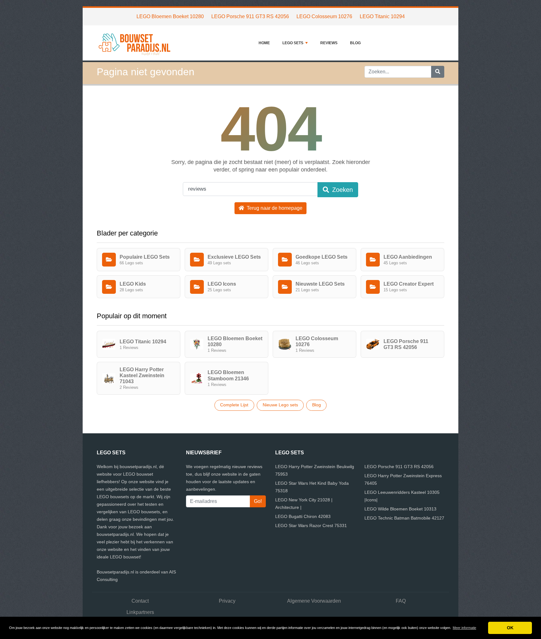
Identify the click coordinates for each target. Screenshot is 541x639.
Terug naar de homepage (273, 208)
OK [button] (510, 627)
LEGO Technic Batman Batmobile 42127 (404, 517)
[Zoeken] (437, 72)
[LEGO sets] (136, 43)
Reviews (328, 43)
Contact (140, 601)
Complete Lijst (234, 404)
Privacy (227, 601)
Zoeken (341, 189)
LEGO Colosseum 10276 (324, 16)
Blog (355, 43)
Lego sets (292, 43)
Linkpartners (140, 612)
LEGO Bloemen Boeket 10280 (170, 16)
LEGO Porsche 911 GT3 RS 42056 (250, 16)
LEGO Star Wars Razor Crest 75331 (311, 525)
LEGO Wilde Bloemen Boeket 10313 (400, 508)
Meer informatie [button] (464, 628)
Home (264, 43)
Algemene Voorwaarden (314, 601)
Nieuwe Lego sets (280, 404)
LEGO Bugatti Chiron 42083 (303, 516)
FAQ (401, 601)
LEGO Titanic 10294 (382, 16)
